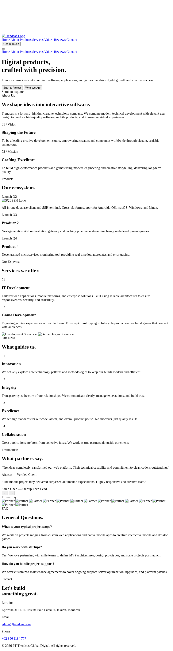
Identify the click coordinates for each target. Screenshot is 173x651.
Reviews (60, 39)
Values (48, 39)
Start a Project (12, 87)
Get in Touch (11, 43)
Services (37, 39)
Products (25, 39)
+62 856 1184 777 (14, 638)
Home (6, 39)
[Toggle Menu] (3, 49)
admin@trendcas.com (16, 624)
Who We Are (33, 87)
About (15, 39)
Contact (71, 39)
